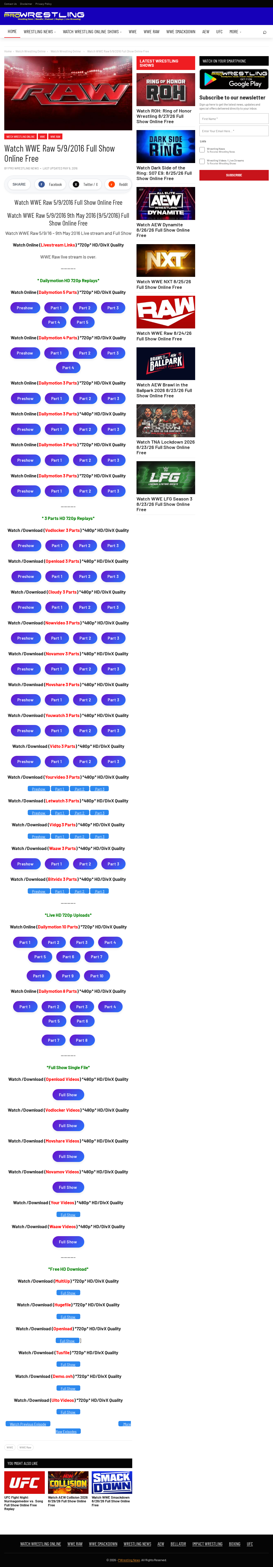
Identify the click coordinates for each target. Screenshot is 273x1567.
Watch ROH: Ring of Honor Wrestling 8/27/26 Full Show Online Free (164, 116)
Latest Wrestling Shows (159, 63)
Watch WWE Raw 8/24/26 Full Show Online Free (164, 335)
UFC (219, 31)
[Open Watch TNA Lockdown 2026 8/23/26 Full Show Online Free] (165, 420)
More (236, 31)
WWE (133, 31)
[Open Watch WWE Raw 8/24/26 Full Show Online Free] (165, 312)
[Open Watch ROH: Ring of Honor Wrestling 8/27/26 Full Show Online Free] (165, 89)
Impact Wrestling (207, 1543)
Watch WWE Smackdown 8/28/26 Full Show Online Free (111, 1501)
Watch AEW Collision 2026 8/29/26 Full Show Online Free (68, 1501)
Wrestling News (40, 31)
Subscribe (234, 175)
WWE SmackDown (180, 31)
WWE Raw (151, 31)
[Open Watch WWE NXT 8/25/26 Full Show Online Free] (165, 260)
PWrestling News (129, 1560)
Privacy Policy (43, 3)
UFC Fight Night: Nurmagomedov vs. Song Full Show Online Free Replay (23, 1503)
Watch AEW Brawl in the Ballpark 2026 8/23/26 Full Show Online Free (164, 390)
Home (12, 31)
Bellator (178, 1543)
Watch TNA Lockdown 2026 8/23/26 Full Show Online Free (165, 447)
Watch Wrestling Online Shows (92, 31)
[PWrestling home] (44, 16)
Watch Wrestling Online (30, 51)
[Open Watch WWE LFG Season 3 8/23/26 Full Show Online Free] (165, 477)
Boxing (234, 1543)
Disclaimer (26, 3)
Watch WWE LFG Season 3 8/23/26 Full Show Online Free (164, 504)
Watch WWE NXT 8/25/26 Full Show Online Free (163, 284)
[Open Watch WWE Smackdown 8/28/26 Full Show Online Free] (112, 1482)
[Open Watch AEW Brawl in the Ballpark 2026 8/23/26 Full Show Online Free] (165, 363)
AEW (205, 31)
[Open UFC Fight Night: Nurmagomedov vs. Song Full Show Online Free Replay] (24, 1482)
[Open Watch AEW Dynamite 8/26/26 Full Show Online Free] (165, 203)
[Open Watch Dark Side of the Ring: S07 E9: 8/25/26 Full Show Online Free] (165, 146)
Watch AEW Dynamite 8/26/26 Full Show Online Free (163, 230)
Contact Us (10, 3)
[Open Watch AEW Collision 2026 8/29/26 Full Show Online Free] (68, 1482)
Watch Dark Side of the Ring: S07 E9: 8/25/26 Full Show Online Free (164, 173)
